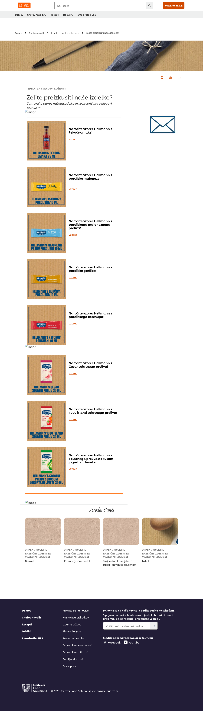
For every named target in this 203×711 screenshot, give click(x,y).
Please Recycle (71, 631)
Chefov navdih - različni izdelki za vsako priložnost (38, 553)
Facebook (114, 642)
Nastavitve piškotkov (75, 617)
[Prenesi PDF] (162, 77)
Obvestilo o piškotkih (75, 652)
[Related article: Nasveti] (43, 531)
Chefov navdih (35, 14)
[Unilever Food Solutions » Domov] (24, 5)
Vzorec (73, 139)
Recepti (55, 14)
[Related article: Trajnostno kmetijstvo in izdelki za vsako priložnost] (121, 531)
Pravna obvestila (73, 638)
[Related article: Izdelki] (160, 531)
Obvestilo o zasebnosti (77, 645)
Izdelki (67, 14)
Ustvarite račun (174, 5)
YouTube (133, 642)
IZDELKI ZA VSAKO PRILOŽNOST (46, 88)
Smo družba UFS (87, 14)
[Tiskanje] (170, 77)
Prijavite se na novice (75, 610)
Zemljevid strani (72, 659)
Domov (19, 14)
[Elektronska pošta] (179, 77)
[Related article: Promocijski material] (82, 531)
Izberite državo (71, 624)
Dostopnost (69, 666)
